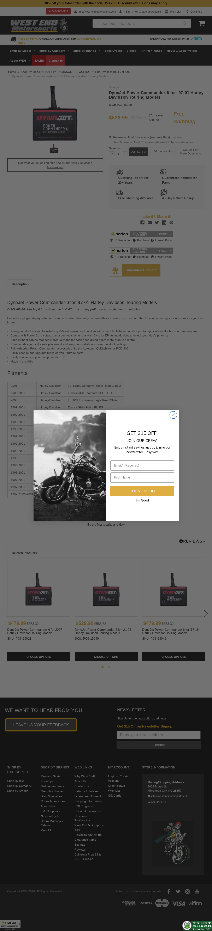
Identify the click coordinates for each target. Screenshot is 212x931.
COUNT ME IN (142, 491)
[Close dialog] (173, 415)
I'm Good (142, 500)
